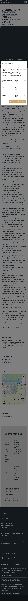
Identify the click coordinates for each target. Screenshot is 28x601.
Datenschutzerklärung (6, 75)
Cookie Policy (19, 75)
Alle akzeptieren (21, 101)
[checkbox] (25, 80)
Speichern (12, 101)
